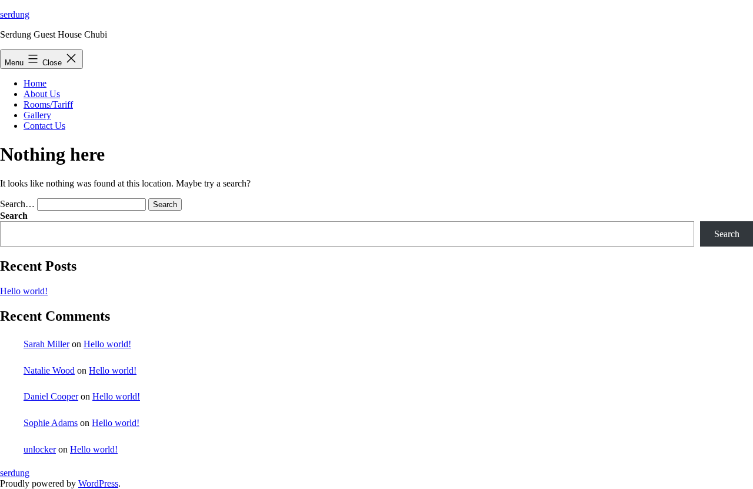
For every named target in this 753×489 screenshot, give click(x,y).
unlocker (40, 449)
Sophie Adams (51, 423)
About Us (42, 94)
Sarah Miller (46, 344)
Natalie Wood (49, 370)
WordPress (98, 483)
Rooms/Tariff (48, 104)
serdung (14, 14)
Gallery (37, 115)
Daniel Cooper (51, 396)
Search (14, 216)
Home (35, 83)
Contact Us (44, 126)
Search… (17, 204)
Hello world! (24, 291)
